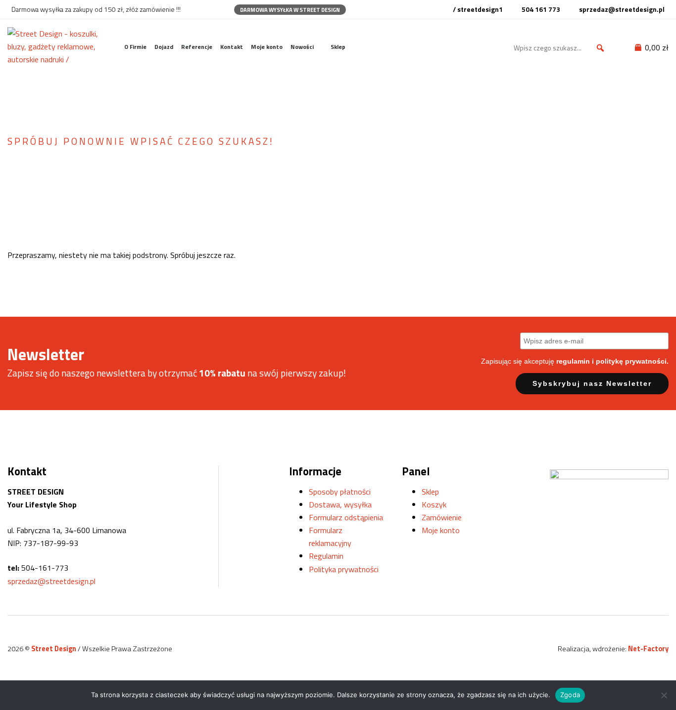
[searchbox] (560, 48)
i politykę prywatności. (630, 361)
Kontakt (231, 46)
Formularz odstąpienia (346, 517)
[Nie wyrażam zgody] (664, 695)
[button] (600, 48)
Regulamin (326, 556)
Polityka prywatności (344, 569)
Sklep (338, 46)
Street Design (54, 648)
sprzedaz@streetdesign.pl (51, 581)
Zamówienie (442, 517)
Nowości (302, 46)
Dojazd (163, 46)
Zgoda (570, 695)
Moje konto (267, 46)
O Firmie (135, 46)
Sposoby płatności (340, 492)
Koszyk (434, 504)
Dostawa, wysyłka (340, 504)
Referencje (196, 46)
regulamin (573, 361)
